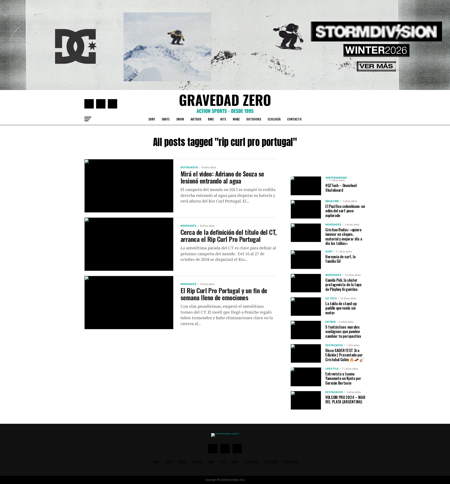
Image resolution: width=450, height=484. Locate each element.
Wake (236, 118)
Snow (180, 118)
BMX (211, 118)
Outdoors (253, 118)
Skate (166, 118)
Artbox (196, 118)
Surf (151, 118)
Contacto (294, 118)
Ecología (274, 118)
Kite (223, 118)
